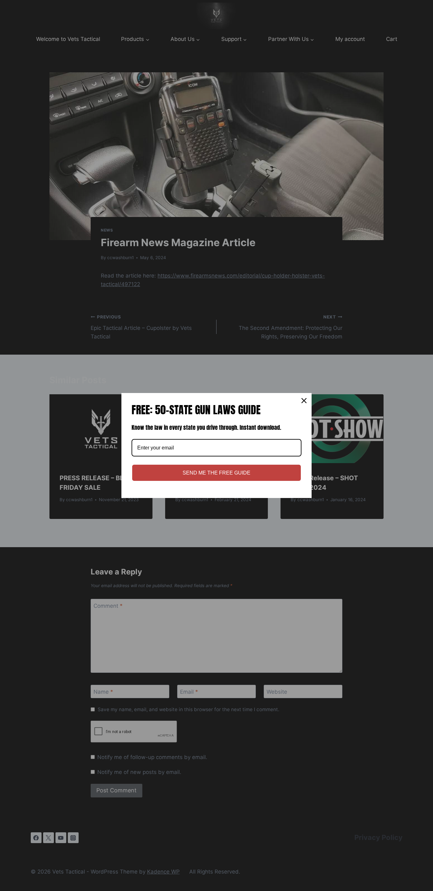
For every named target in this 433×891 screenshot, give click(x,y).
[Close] (304, 400)
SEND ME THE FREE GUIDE (216, 472)
